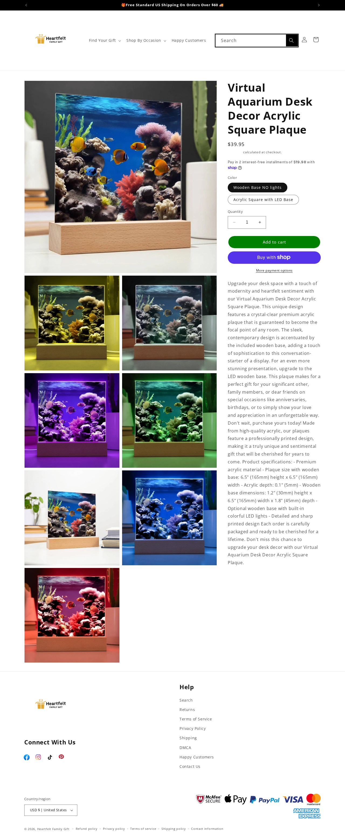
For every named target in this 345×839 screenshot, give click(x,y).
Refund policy (87, 829)
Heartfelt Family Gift (53, 829)
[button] (104, 40)
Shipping (235, 152)
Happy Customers (197, 757)
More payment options (274, 270)
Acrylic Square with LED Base (263, 199)
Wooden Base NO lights (257, 187)
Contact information (207, 829)
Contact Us (190, 766)
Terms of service (143, 829)
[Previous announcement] (26, 5)
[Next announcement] (319, 5)
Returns (187, 709)
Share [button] (239, 579)
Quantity (235, 211)
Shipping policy (173, 829)
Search (186, 700)
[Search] (292, 40)
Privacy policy (114, 829)
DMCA (185, 747)
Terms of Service (196, 719)
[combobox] (257, 40)
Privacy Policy (193, 728)
